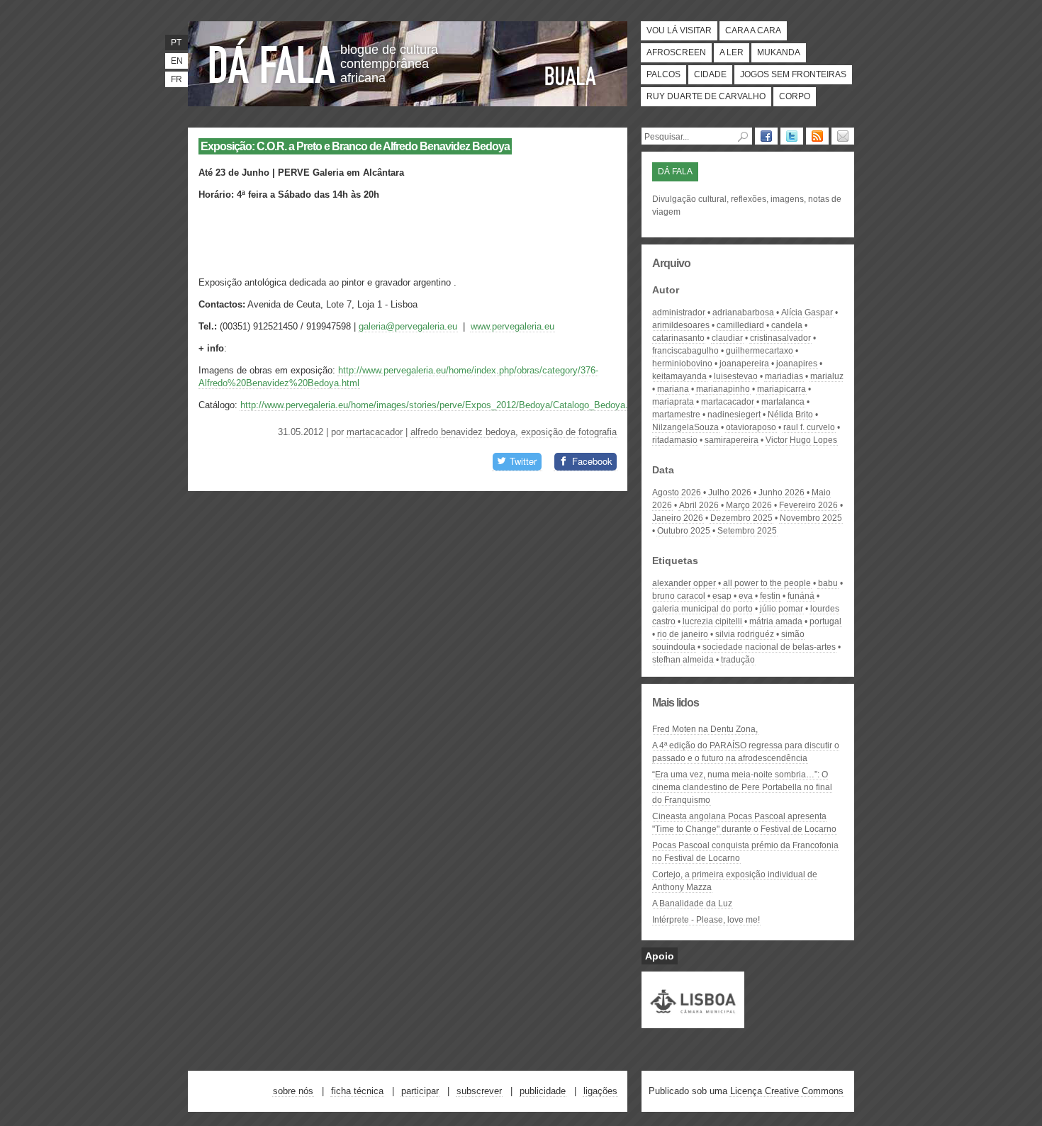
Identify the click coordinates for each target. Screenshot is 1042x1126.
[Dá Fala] (273, 60)
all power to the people (767, 583)
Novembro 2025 (811, 518)
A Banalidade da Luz (692, 903)
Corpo (794, 96)
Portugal (825, 621)
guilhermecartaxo (759, 351)
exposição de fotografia (569, 432)
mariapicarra (781, 389)
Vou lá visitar (679, 30)
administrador (678, 312)
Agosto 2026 (676, 492)
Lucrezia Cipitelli (712, 621)
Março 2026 (749, 505)
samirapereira (731, 440)
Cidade (710, 74)
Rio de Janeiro (682, 634)
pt (176, 42)
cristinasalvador (780, 338)
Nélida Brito (790, 415)
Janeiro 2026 (677, 518)
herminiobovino (682, 363)
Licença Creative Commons (787, 1091)
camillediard (740, 325)
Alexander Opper (684, 583)
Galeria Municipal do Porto (702, 609)
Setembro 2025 (747, 531)
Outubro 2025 (683, 531)
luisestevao (736, 376)
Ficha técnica (357, 1091)
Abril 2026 (699, 505)
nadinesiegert (734, 415)
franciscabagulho (685, 351)
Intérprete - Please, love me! (706, 920)
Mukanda (778, 52)
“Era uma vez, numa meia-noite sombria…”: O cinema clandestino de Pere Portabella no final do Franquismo (742, 787)
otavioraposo (751, 427)
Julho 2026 (729, 492)
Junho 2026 (781, 492)
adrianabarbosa (743, 312)
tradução (738, 660)
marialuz (827, 376)
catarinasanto (678, 338)
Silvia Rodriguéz (744, 634)
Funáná (801, 596)
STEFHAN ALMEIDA (683, 660)
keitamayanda (679, 376)
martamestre (676, 415)
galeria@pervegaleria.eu (408, 326)
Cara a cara (753, 30)
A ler (731, 52)
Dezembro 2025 (741, 518)
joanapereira (744, 363)
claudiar (727, 338)
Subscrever (479, 1091)
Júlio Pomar (781, 609)
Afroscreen (676, 52)
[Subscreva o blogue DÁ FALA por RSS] (817, 136)
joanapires (796, 363)
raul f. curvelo (809, 427)
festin (770, 596)
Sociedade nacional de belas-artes (769, 647)
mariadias (784, 376)
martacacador (375, 432)
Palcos (663, 74)
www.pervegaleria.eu (512, 326)
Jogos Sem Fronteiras (793, 74)
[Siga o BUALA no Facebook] (766, 136)
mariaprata (673, 402)
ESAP (722, 596)
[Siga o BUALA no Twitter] (791, 136)
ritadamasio (675, 440)
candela (786, 325)
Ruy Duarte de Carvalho (706, 96)
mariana (673, 389)
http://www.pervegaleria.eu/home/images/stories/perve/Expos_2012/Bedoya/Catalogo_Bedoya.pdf (440, 405)
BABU (828, 583)
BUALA (571, 75)
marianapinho (723, 389)
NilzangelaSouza (685, 427)
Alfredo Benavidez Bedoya (462, 432)
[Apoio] (693, 1022)
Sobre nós (293, 1091)
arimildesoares (681, 325)
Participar (420, 1091)
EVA (746, 596)
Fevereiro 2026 (808, 505)
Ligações (600, 1091)
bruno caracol (678, 596)
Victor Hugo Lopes (801, 440)
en (177, 61)
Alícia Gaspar (807, 312)
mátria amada (775, 621)
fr (176, 79)
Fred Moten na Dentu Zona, (705, 729)
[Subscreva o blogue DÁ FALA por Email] (842, 136)
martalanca (783, 402)
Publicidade (543, 1091)
